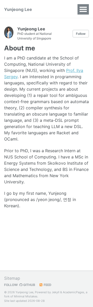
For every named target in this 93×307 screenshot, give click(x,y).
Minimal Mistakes (25, 296)
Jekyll (55, 292)
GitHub (28, 285)
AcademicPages (73, 292)
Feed (47, 285)
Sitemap (12, 278)
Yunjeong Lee (18, 9)
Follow (81, 34)
